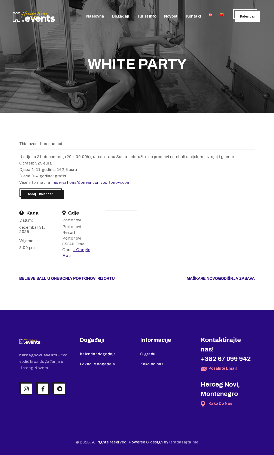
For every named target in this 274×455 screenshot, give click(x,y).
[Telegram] (60, 389)
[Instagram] (26, 389)
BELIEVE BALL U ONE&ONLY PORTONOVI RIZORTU (67, 278)
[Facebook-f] (43, 389)
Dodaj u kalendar (40, 194)
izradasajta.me (183, 442)
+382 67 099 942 (226, 358)
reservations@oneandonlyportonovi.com (91, 182)
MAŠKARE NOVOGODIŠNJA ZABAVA (221, 278)
